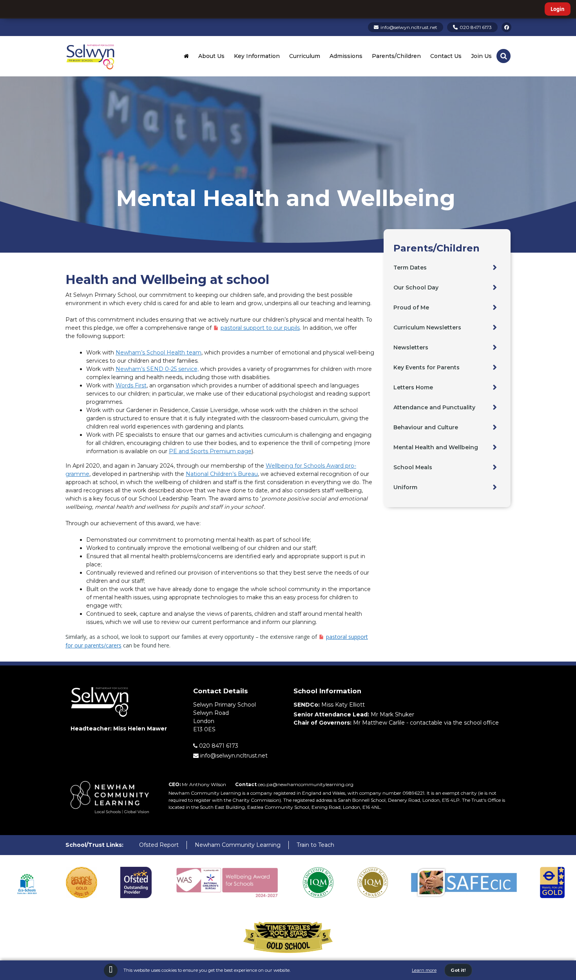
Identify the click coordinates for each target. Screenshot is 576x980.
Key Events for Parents (426, 367)
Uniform (405, 487)
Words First (131, 385)
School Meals (412, 467)
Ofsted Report (159, 844)
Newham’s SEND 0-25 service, (157, 368)
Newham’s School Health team (158, 352)
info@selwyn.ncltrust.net (408, 27)
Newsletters (410, 347)
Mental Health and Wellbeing (435, 447)
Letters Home (413, 387)
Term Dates (410, 267)
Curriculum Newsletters (427, 327)
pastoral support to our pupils (260, 327)
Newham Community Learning (238, 844)
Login (558, 9)
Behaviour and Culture (425, 427)
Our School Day (415, 287)
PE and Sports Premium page (210, 451)
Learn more (424, 970)
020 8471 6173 (476, 27)
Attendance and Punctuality (434, 407)
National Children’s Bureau (222, 473)
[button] (503, 56)
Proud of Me (411, 307)
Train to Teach (315, 844)
